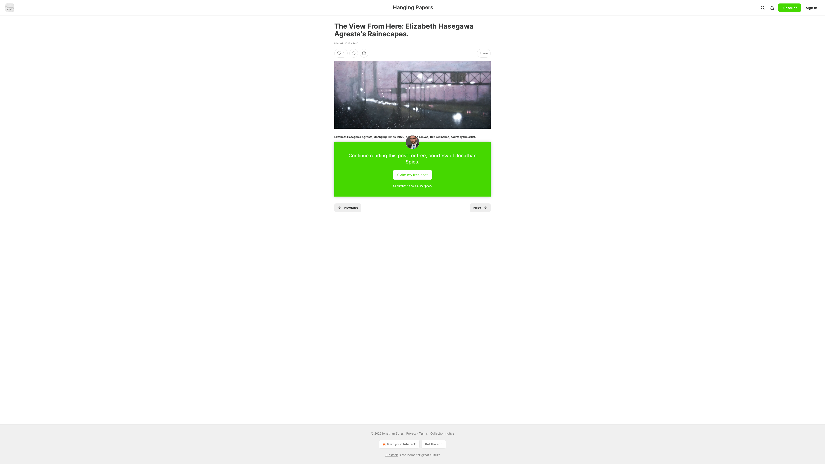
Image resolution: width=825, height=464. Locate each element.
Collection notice (442, 433)
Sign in (811, 8)
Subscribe (790, 8)
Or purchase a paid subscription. (412, 186)
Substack (391, 455)
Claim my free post (412, 174)
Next (477, 208)
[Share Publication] (772, 7)
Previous (351, 208)
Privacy (411, 433)
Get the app (433, 444)
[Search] (762, 7)
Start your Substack (401, 444)
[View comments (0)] (353, 53)
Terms (423, 433)
